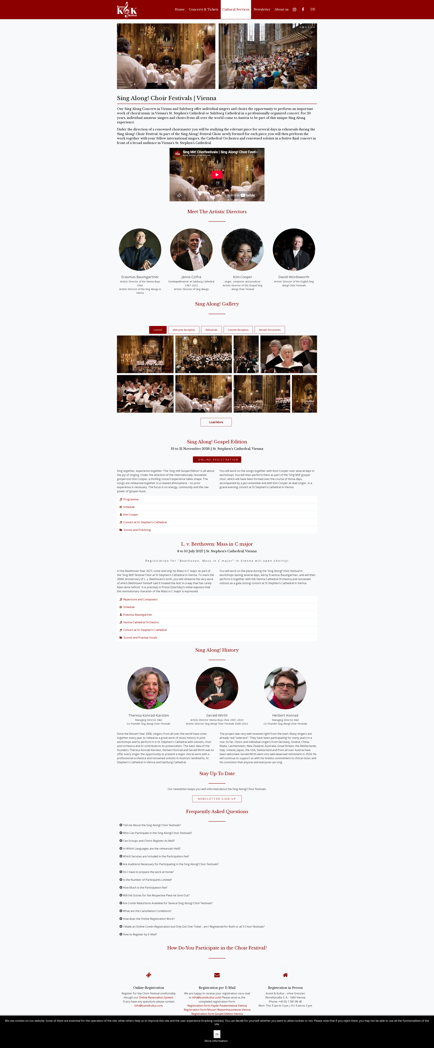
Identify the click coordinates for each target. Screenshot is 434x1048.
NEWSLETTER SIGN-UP (217, 798)
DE (312, 9)
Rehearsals (211, 329)
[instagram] (295, 9)
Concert (158, 329)
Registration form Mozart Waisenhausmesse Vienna (217, 1010)
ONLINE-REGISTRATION (217, 459)
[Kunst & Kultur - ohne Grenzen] (127, 9)
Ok (217, 1034)
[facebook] (303, 9)
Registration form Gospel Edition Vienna (217, 1014)
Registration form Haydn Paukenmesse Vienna (217, 1005)
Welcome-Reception (184, 329)
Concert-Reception (238, 329)
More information (216, 1041)
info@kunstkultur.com (148, 1005)
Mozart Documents (270, 329)
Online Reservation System (156, 997)
